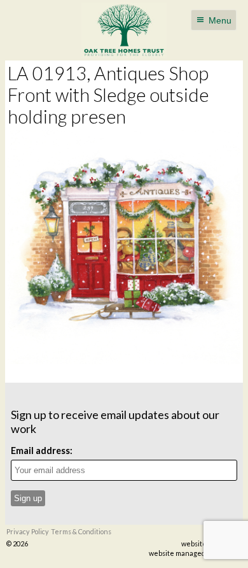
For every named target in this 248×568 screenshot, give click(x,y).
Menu (220, 20)
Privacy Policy (27, 531)
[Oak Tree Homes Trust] (124, 30)
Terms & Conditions (81, 531)
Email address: (41, 450)
